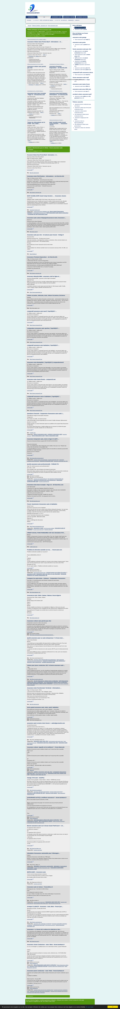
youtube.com (32, 432)
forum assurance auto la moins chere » (36, 39)
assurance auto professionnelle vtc (40, 478)
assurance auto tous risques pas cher (47, 742)
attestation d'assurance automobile (43, 866)
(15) (82, 80)
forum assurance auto (80, 34)
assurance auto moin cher (41, 741)
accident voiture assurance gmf (82, 94)
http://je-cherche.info (34, 172)
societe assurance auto (48, 662)
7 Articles (31, 113)
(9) (82, 74)
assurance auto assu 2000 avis (82, 89)
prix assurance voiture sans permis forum (81, 125)
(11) (81, 58)
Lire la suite (29, 169)
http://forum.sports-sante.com (36, 679)
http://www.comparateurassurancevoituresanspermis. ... (42, 634)
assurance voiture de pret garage (56, 791)
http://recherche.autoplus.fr (36, 790)
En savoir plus (89, 1007)
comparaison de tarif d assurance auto (35, 822)
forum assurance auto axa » (56, 91)
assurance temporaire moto (53, 459)
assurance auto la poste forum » (35, 91)
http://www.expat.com (34, 617)
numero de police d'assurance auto (42, 867)
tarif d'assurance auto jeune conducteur (57, 213)
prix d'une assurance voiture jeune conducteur (40, 683)
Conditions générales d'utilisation (48, 1000)
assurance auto (56, 17)
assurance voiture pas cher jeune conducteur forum (43, 989)
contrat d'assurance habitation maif (41, 211)
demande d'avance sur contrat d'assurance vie (46, 574)
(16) (80, 62)
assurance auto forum (48, 529)
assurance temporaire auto (46, 461)
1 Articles (53, 143)
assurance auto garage (51, 793)
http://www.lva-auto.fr (34, 941)
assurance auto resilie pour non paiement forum (35, 117)
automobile (31, 17)
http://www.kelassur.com (35, 592)
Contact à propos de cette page (76, 1000)
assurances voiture (69, 17)
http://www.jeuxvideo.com (35, 848)
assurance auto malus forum (81, 84)
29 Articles (31, 56)
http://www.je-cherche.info (35, 192)
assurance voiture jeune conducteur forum (56, 966)
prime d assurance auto (40, 434)
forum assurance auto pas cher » (35, 64)
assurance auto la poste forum (38, 529)
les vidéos (36, 35)
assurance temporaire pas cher (61, 461)
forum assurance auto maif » (56, 120)
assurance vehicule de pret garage (41, 791)
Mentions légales (34, 1000)
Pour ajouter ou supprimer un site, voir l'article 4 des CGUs (40, 1001)
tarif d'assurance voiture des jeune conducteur (46, 820)
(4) (82, 86)
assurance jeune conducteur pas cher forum (59, 991)
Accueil (29, 20)
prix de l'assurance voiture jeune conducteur (46, 681)
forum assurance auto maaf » (34, 120)
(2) (82, 39)
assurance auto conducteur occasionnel (42, 923)
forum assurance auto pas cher (39, 572)
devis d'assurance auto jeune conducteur (45, 965)
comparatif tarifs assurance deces (83, 72)
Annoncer (71, 20)
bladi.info (32, 770)
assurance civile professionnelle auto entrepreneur (45, 659)
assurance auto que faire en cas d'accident (48, 574)
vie (44, 17)
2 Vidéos (35, 151)
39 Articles (31, 84)
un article (64, 20)
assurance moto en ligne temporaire (40, 459)
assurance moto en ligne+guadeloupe (79, 121)
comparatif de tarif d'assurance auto (37, 214)
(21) (82, 65)
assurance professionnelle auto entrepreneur (45, 480)
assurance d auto (38, 528)
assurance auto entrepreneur (34, 662)
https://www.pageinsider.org (36, 292)
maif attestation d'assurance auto (39, 212)
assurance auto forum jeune (34, 61)
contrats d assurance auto (55, 434)
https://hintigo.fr (33, 254)
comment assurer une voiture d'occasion (56, 572)
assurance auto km (82, 17)
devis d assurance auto (51, 435)
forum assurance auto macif (50, 925)
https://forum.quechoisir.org (36, 922)
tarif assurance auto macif (39, 925)
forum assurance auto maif (81, 77)
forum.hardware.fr (34, 818)
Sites (41, 20)
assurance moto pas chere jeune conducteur (40, 991)
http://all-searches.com (35, 501)
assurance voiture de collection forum (82, 128)
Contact (77, 20)
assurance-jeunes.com (35, 209)
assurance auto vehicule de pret (36, 793)
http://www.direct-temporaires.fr (37, 458)
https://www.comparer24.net (36, 325)
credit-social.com (33, 546)
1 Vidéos (37, 56)
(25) (82, 68)
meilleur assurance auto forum (35, 60)
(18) (83, 69)
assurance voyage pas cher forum (81, 118)
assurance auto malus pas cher (38, 774)
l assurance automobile (56, 867)
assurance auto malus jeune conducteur (36, 992)
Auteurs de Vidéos (48, 20)
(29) (82, 55)
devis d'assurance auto (38, 435)
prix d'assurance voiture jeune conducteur (55, 682)
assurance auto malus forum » (56, 64)
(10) (81, 52)
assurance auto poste (79, 42)
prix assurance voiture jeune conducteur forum (81, 115)
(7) (82, 45)
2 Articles (31, 142)
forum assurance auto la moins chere (56, 741)
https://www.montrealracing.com (37, 526)
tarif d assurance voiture (45, 821)
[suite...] (45, 54)
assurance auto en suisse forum (39, 902)
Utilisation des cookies (62, 1000)
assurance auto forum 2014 (56, 88)
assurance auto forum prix (34, 59)
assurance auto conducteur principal (38, 966)
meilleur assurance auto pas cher (43, 772)
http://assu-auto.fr (34, 231)
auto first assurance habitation (49, 528)
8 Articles (53, 85)
